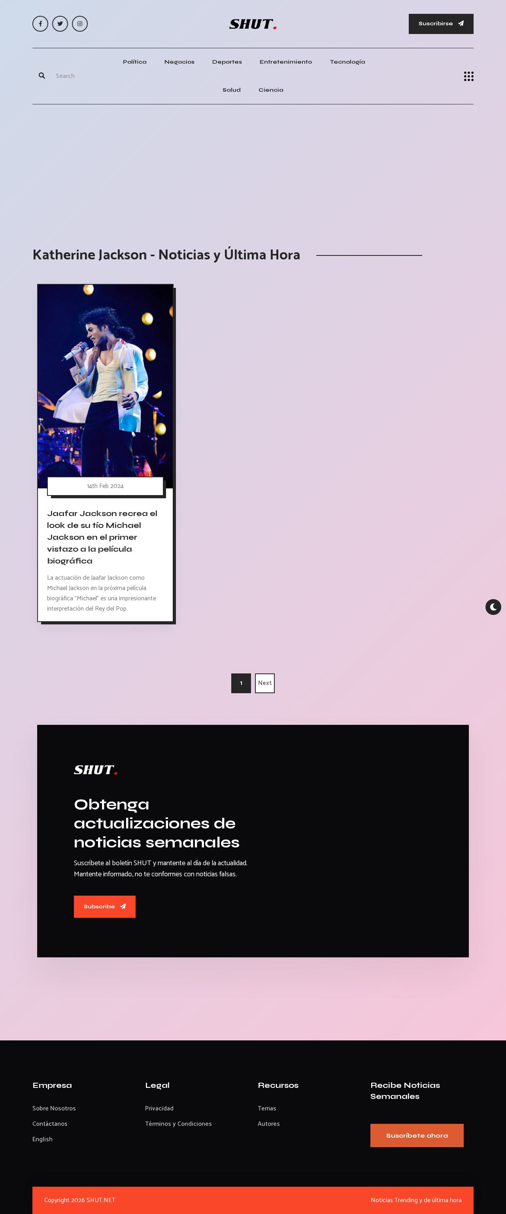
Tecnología (347, 62)
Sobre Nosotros (54, 1108)
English (42, 1139)
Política (135, 62)
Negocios (179, 62)
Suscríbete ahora (417, 1135)
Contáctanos (50, 1124)
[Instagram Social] (80, 24)
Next (265, 683)
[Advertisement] (253, 167)
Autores (269, 1124)
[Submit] (41, 76)
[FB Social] (40, 24)
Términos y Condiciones (178, 1124)
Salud (232, 90)
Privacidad (159, 1108)
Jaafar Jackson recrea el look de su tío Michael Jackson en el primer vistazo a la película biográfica (102, 537)
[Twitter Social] (60, 24)
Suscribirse (436, 23)
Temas (267, 1108)
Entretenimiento (286, 62)
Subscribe (100, 906)
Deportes (227, 62)
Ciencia (271, 90)
